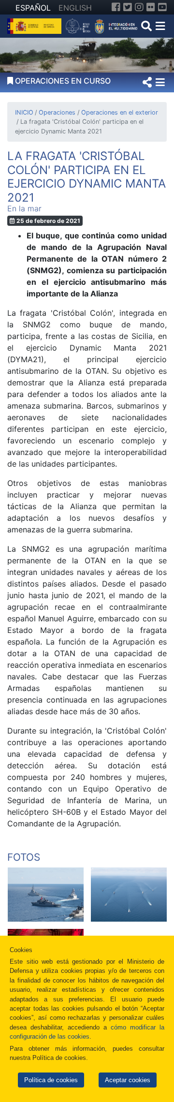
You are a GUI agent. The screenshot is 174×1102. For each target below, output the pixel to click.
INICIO (24, 112)
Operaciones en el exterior (119, 112)
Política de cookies (51, 1080)
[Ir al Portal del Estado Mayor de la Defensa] (102, 25)
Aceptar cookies (127, 1080)
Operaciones (57, 112)
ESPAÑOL (33, 8)
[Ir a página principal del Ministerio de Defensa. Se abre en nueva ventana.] (35, 25)
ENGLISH (75, 8)
